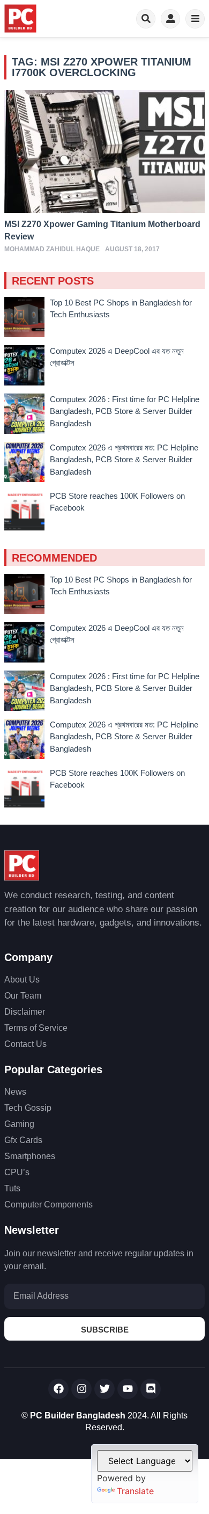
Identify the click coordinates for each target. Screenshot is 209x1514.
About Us (22, 979)
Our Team (22, 995)
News (15, 1091)
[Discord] (150, 1389)
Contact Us (25, 1044)
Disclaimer (24, 1011)
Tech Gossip (27, 1107)
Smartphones (29, 1156)
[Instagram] (81, 1389)
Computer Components (48, 1204)
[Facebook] (58, 1389)
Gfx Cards (23, 1140)
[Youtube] (127, 1389)
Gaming (19, 1124)
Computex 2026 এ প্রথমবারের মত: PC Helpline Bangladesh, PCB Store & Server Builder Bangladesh (124, 459)
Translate (135, 1491)
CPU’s (16, 1172)
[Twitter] (104, 1389)
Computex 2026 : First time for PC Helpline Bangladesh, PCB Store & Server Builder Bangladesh (124, 411)
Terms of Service (36, 1027)
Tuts (12, 1188)
